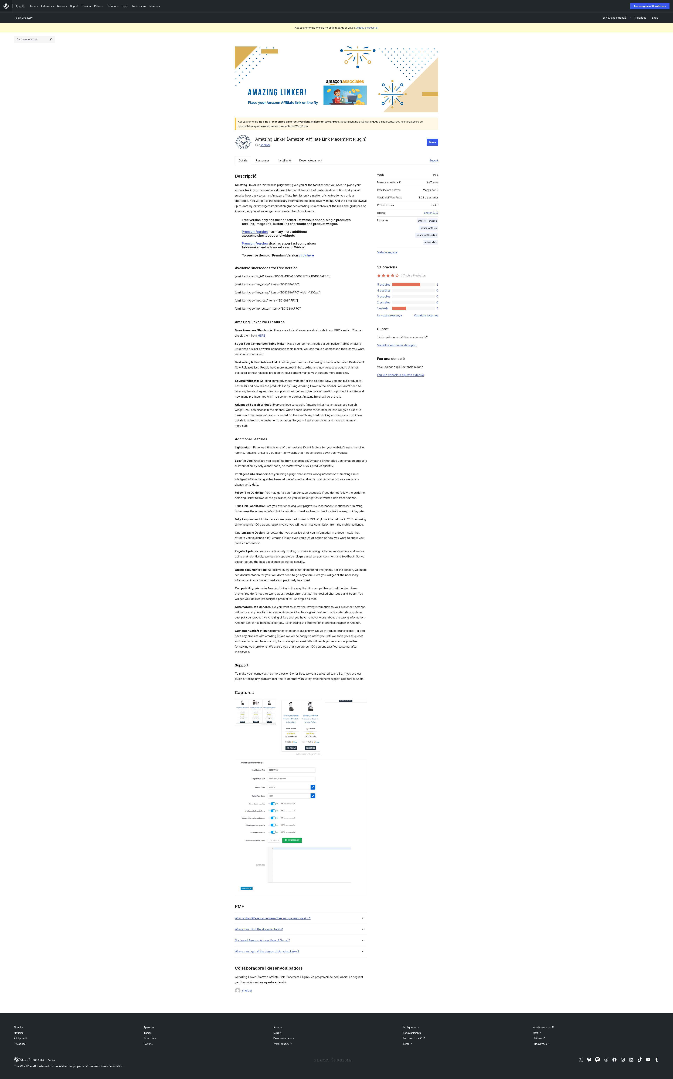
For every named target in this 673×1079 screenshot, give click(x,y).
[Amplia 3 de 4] (362, 703)
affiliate (422, 220)
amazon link (430, 242)
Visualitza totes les (426, 315)
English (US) (431, 212)
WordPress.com (543, 1027)
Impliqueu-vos (411, 1027)
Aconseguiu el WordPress (650, 6)
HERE (261, 335)
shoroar (265, 145)
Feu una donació (414, 1038)
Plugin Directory (23, 17)
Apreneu (278, 1027)
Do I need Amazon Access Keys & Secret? (262, 940)
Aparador (149, 1027)
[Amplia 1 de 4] (272, 703)
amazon (433, 220)
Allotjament (20, 1038)
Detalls (243, 160)
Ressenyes (263, 160)
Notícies (18, 1032)
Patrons (148, 1043)
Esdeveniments (412, 1032)
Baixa (432, 142)
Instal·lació (284, 160)
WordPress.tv (282, 1043)
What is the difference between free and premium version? (273, 918)
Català (51, 1060)
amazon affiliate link (426, 235)
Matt (537, 1032)
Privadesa (20, 1043)
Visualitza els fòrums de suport (397, 345)
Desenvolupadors (283, 1038)
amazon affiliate (428, 228)
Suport (434, 160)
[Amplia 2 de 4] (317, 703)
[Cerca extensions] (51, 39)
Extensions (150, 1038)
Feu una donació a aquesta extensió (400, 375)
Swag (408, 1043)
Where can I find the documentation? (259, 929)
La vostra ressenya (389, 315)
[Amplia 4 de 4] (362, 763)
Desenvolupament (310, 160)
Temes (148, 1032)
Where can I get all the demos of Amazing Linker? (267, 951)
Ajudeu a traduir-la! (367, 27)
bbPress (539, 1038)
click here (306, 255)
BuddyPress (541, 1043)
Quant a (18, 1027)
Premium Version (255, 232)
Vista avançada (387, 252)
